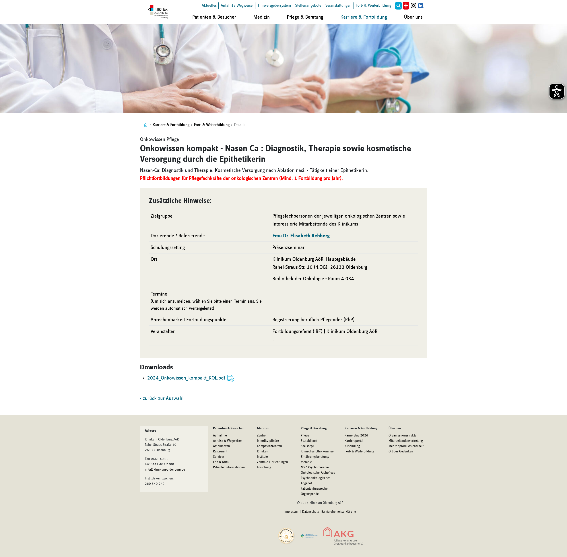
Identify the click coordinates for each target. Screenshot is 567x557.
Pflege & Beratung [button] (305, 17)
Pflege (305, 435)
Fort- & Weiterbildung (373, 5)
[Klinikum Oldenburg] (159, 12)
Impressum (291, 512)
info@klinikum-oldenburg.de (165, 469)
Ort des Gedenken (400, 451)
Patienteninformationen (229, 467)
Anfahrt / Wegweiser (237, 5)
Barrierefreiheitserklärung (338, 512)
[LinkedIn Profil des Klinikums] (421, 6)
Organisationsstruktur (403, 435)
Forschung (264, 467)
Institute (262, 457)
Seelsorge (307, 446)
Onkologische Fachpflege (318, 473)
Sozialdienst (309, 441)
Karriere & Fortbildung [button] (363, 17)
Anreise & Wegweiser (227, 441)
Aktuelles (209, 5)
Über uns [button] (413, 17)
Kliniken (262, 451)
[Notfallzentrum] (406, 6)
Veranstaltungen (338, 5)
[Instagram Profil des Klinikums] (413, 6)
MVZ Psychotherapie (315, 467)
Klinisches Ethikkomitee (317, 451)
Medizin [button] (261, 17)
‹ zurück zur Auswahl (162, 398)
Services (218, 457)
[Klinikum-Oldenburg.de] (146, 125)
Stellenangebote (308, 5)
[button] (398, 6)
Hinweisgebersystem (274, 5)
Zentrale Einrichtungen (272, 462)
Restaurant (220, 451)
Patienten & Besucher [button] (214, 17)
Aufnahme (220, 435)
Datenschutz (310, 512)
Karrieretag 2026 (356, 435)
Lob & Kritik (221, 462)
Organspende (310, 494)
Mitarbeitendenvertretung (405, 441)
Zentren (262, 435)
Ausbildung (352, 446)
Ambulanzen (221, 446)
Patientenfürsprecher (315, 489)
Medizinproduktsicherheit (405, 446)
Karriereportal (354, 441)
